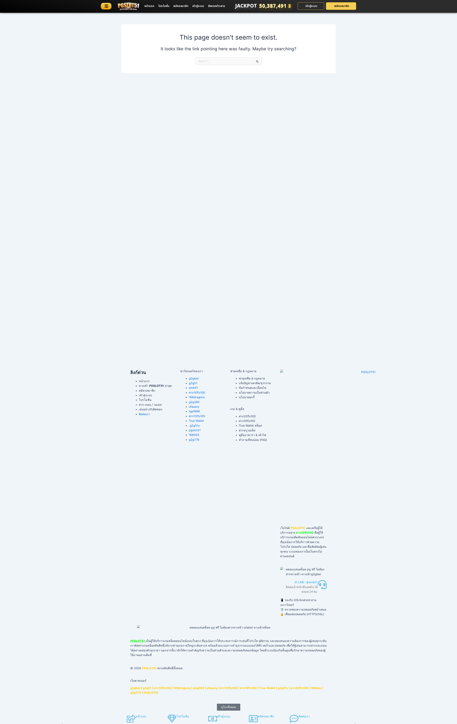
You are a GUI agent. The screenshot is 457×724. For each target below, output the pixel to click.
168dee (315, 688)
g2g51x (195, 425)
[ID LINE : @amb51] (322, 584)
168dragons (197, 397)
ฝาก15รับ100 (197, 416)
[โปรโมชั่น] (171, 718)
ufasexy (194, 406)
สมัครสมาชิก (180, 6)
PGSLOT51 (151, 692)
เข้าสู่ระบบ (198, 6)
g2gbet (194, 378)
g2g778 (194, 439)
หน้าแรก (149, 6)
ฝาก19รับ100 (228, 688)
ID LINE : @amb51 (306, 582)
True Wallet (196, 420)
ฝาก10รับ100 (197, 392)
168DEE (194, 435)
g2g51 (193, 383)
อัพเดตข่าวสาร (216, 6)
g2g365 (194, 402)
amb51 (193, 387)
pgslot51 (194, 430)
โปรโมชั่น (163, 6)
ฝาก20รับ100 (299, 688)
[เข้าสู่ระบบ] (212, 718)
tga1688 (194, 411)
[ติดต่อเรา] (294, 718)
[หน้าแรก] (131, 718)
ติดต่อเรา (144, 414)
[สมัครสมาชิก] (253, 718)
